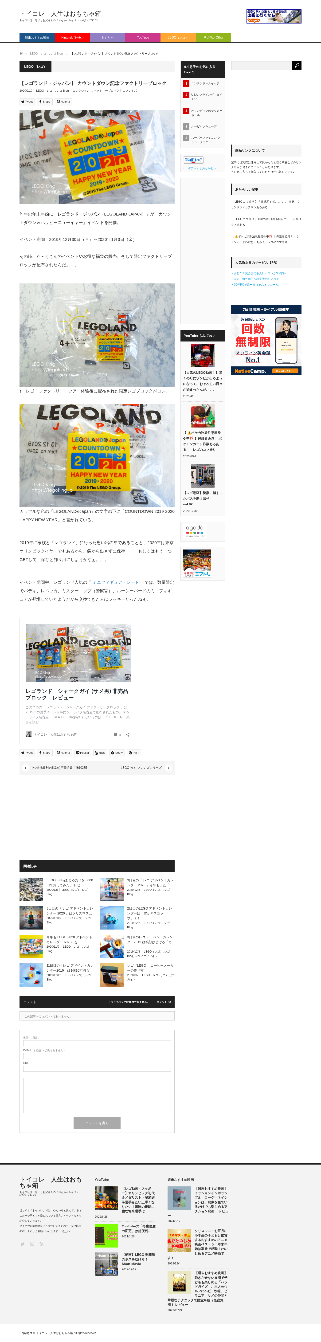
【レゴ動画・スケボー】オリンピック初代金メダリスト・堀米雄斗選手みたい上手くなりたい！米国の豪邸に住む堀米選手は (138, 1200)
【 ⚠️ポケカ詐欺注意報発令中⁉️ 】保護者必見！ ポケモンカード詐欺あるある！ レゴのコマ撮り (202, 441)
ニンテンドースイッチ (206, 83)
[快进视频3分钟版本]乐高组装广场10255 (60, 767)
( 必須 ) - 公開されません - (44, 1050)
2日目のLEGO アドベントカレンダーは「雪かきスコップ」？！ (149, 913)
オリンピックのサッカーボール (206, 113)
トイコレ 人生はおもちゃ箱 (60, 14)
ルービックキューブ (204, 126)
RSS (41, 1244)
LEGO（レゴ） (178, 37)
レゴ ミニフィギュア (147, 956)
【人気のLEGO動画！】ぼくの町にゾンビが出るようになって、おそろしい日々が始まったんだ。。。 (203, 381)
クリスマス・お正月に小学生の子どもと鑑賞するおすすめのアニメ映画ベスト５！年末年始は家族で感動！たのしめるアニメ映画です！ (197, 1244)
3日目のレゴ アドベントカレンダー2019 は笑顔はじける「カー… (150, 942)
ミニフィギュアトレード (116, 582)
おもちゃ (108, 37)
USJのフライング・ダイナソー (206, 97)
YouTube (143, 37)
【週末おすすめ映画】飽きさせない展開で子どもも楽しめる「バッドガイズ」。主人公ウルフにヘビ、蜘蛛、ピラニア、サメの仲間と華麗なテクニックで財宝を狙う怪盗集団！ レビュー (197, 1288)
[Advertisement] (59, 818)
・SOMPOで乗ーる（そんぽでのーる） (256, 284)
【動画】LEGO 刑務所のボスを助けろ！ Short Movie (138, 1259)
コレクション (81, 90)
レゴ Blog (63, 90)
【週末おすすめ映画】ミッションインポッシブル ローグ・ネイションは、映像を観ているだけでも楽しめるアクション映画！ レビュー (198, 1202)
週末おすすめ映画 (37, 37)
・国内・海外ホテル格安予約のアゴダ (255, 279)
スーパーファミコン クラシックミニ (205, 140)
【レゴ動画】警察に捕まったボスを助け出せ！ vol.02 (203, 498)
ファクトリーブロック (105, 90)
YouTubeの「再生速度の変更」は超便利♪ (139, 1228)
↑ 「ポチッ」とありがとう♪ (200, 168)
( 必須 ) (31, 1037)
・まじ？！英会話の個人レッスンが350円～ (259, 273)
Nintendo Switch (72, 37)
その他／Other (213, 37)
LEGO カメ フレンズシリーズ (141, 767)
